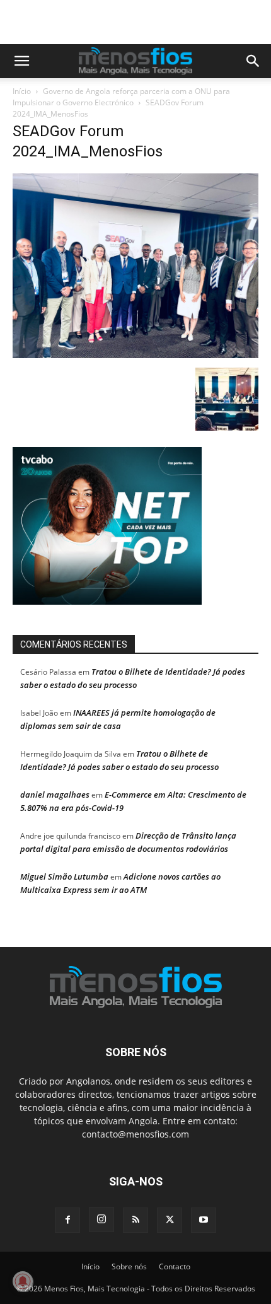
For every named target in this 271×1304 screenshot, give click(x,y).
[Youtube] (203, 1225)
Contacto (174, 1271)
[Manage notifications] (23, 1281)
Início (22, 96)
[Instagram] (101, 1224)
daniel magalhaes (54, 799)
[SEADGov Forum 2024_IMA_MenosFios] (135, 359)
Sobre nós (129, 1271)
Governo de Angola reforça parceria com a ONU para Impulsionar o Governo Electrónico (121, 102)
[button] (21, 66)
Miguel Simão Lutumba (64, 881)
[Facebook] (67, 1225)
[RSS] (135, 1225)
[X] (169, 1225)
